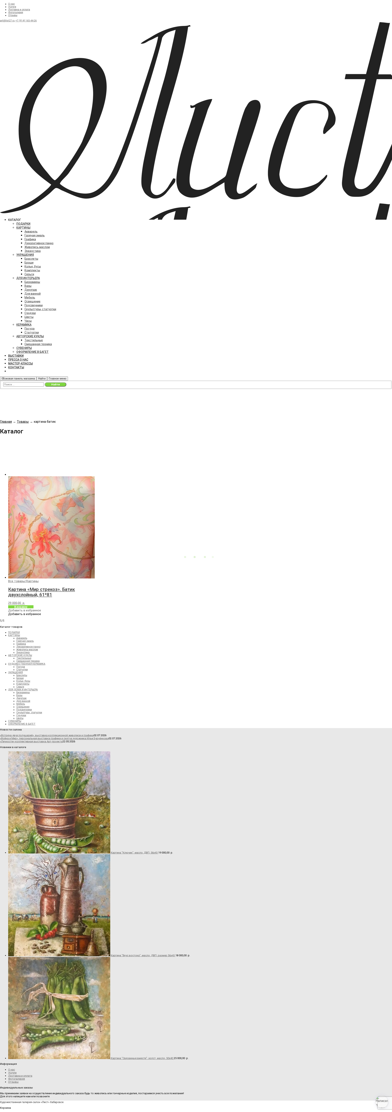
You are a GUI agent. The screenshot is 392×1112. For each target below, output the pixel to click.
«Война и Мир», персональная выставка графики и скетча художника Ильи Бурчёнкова (54, 738)
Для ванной (23, 701)
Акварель (21, 638)
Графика (21, 643)
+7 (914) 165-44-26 (26, 20)
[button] (24, 610)
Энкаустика (23, 652)
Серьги (20, 686)
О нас (11, 3)
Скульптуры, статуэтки (29, 712)
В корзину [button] (20, 606)
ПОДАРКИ (14, 632)
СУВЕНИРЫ (14, 721)
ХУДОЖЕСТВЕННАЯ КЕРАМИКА (26, 663)
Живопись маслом (27, 649)
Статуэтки (22, 669)
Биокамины (23, 692)
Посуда (20, 666)
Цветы (19, 718)
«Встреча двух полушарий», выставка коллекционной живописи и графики (47, 735)
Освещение (22, 706)
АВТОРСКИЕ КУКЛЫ (20, 655)
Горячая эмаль (25, 641)
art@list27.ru (7, 20)
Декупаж (21, 698)
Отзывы (12, 15)
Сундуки (21, 715)
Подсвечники (24, 709)
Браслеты (21, 675)
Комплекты (22, 683)
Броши (20, 678)
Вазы (19, 695)
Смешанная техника (28, 661)
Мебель (20, 704)
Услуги (12, 6)
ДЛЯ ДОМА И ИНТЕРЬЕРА (23, 689)
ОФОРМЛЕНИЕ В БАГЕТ (22, 724)
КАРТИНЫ (14, 635)
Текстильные (23, 658)
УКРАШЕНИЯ (15, 672)
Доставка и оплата (19, 9)
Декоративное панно (28, 646)
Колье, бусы (23, 681)
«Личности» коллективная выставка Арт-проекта (31, 741)
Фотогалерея (15, 12)
